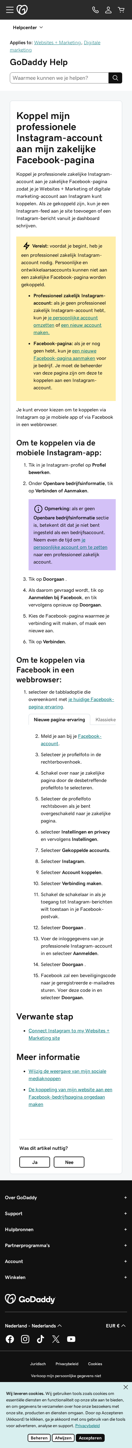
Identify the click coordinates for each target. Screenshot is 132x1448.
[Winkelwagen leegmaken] (121, 10)
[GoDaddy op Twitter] (56, 1342)
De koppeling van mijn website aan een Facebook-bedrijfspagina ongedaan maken (70, 1097)
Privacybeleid (67, 1364)
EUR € (113, 1325)
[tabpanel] (72, 866)
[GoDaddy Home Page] (30, 1299)
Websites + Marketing (57, 42)
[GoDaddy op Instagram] (25, 1342)
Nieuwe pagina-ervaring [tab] (59, 719)
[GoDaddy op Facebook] (10, 1342)
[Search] (115, 77)
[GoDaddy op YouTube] (71, 1342)
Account (14, 1261)
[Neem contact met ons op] (95, 10)
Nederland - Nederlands (30, 1325)
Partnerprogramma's (27, 1245)
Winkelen (15, 1277)
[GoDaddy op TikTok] (40, 1342)
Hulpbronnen (19, 1229)
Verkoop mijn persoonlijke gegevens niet (66, 1376)
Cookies (95, 1364)
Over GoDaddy (21, 1197)
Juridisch (38, 1364)
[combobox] (59, 78)
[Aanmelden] (108, 10)
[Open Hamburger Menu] (7, 9)
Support (13, 1213)
